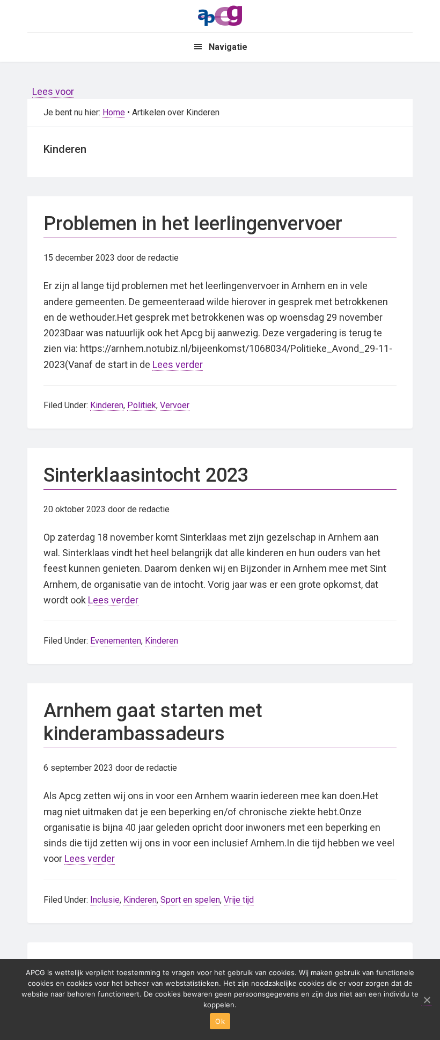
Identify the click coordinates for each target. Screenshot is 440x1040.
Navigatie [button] (228, 47)
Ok (220, 1021)
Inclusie (105, 900)
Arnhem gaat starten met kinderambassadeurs (152, 722)
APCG (220, 15)
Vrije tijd (239, 900)
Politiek (141, 405)
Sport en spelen (190, 900)
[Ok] (426, 1000)
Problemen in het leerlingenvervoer (192, 223)
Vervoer (174, 405)
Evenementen (115, 641)
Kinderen (106, 405)
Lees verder (177, 364)
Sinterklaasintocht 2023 (145, 475)
